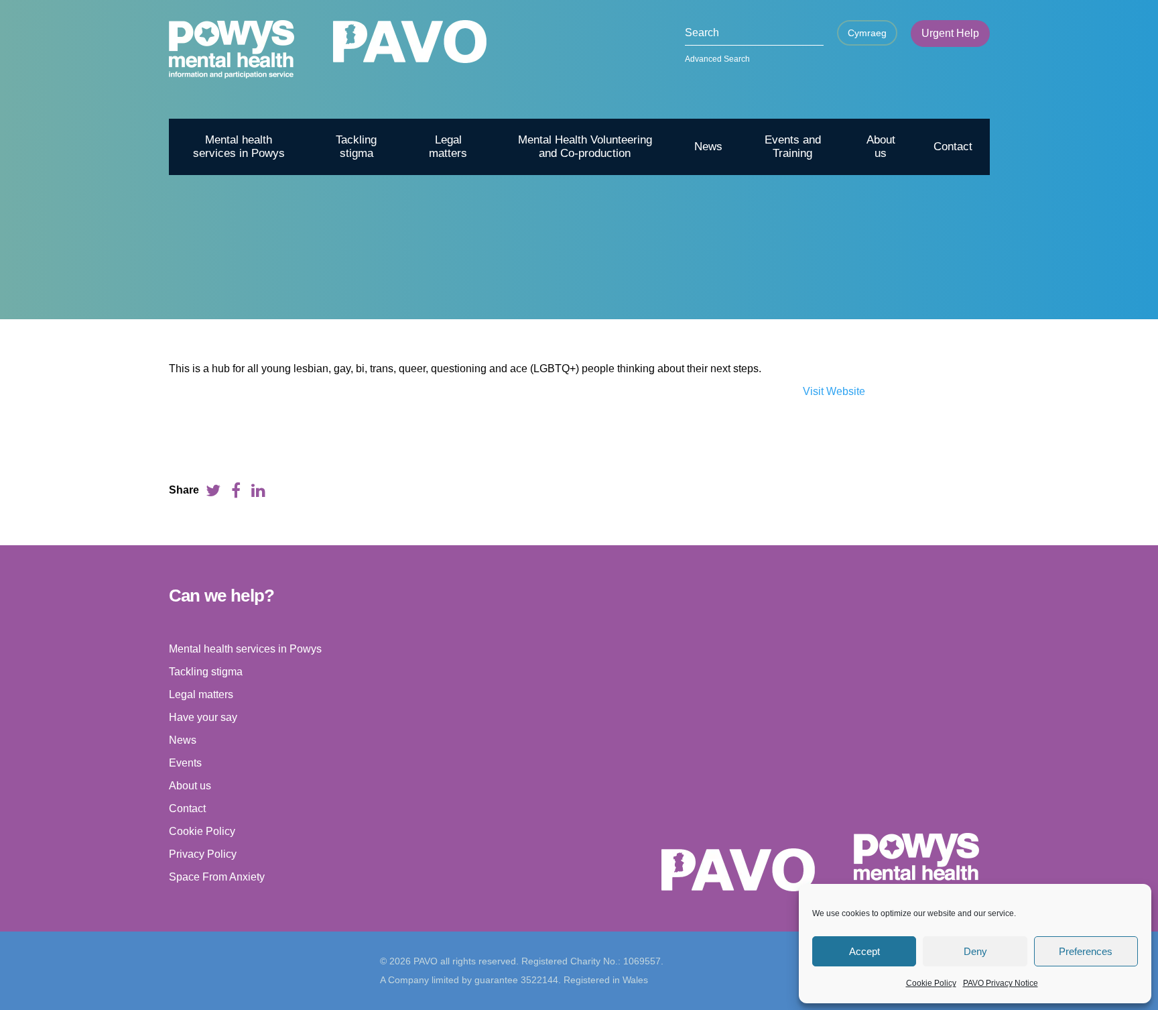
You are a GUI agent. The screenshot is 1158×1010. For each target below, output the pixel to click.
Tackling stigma (356, 146)
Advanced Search (717, 59)
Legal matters (448, 146)
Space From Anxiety (217, 877)
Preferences (1085, 951)
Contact (953, 146)
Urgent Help (950, 33)
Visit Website (834, 391)
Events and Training (793, 146)
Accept (864, 951)
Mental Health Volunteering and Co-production (585, 146)
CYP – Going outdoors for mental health (842, 296)
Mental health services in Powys (239, 146)
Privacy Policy (203, 854)
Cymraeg (867, 32)
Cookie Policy (931, 983)
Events (185, 763)
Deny (975, 951)
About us (880, 146)
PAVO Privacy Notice (1000, 983)
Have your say (203, 717)
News (708, 146)
